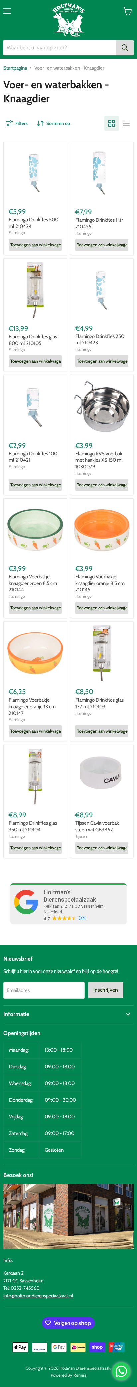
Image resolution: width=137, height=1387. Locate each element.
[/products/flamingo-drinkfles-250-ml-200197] (102, 290)
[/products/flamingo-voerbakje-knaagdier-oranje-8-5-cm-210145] (102, 530)
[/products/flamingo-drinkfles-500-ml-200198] (35, 173)
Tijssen (81, 836)
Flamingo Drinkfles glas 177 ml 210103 (99, 703)
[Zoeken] (125, 47)
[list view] (126, 123)
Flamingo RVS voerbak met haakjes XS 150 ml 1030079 (99, 460)
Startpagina (15, 68)
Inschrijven (105, 990)
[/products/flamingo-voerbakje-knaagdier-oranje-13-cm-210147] (35, 653)
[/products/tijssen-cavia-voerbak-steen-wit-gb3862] (102, 776)
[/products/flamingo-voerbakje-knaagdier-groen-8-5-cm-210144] (35, 530)
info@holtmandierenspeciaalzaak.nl (38, 1296)
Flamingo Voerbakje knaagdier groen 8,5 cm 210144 (33, 583)
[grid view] (111, 123)
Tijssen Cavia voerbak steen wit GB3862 (97, 826)
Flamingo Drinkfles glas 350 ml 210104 (33, 826)
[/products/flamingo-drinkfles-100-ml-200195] (35, 407)
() (83, 918)
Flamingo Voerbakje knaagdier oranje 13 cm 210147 (32, 706)
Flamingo (17, 232)
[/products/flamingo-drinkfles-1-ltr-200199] (102, 173)
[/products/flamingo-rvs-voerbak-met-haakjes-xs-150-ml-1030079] (102, 407)
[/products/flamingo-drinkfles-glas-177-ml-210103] (102, 653)
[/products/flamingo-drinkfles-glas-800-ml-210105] (35, 290)
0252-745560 (25, 1288)
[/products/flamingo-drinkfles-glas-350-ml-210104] (35, 776)
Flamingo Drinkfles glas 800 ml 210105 (33, 340)
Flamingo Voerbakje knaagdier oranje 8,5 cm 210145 (100, 583)
